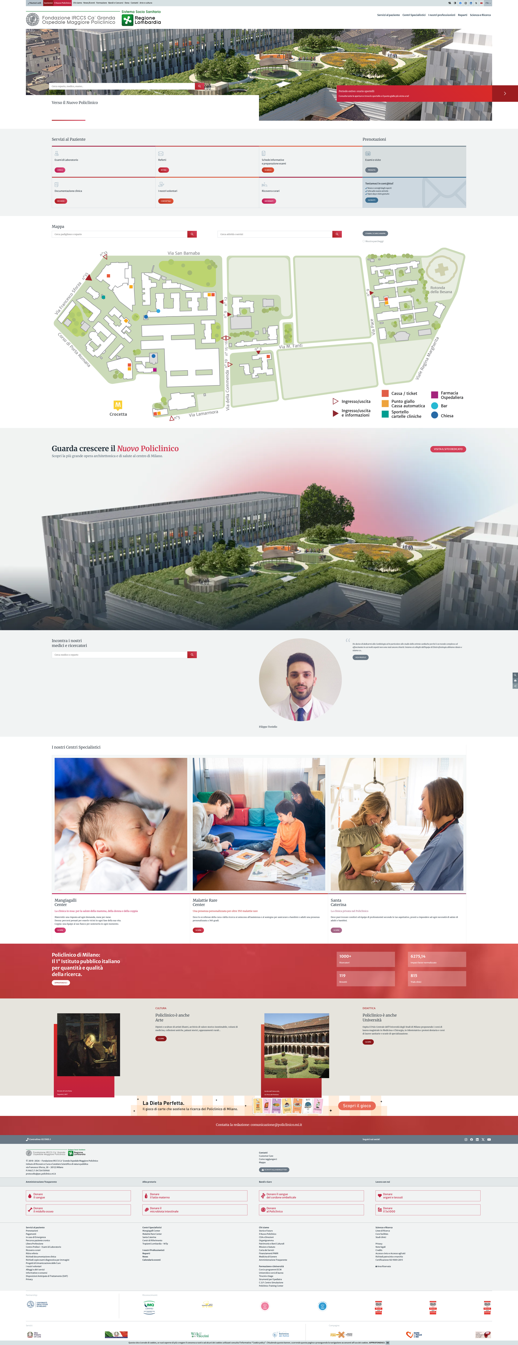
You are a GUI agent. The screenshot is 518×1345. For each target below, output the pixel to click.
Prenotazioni (32, 1230)
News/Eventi (89, 3)
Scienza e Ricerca (480, 15)
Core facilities (382, 1234)
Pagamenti (31, 1234)
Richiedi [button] (60, 201)
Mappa (262, 1162)
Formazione (101, 3)
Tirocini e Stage (266, 1276)
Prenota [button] (371, 170)
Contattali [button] (166, 201)
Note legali (381, 1247)
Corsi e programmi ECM (270, 1269)
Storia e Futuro (266, 1230)
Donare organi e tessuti (393, 1195)
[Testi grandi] (449, 3)
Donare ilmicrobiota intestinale (164, 1209)
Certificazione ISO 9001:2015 (389, 1260)
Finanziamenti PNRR (268, 1253)
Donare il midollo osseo (43, 1209)
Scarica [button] (268, 170)
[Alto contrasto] (455, 3)
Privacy (29, 1279)
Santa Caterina (149, 1237)
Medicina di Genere (268, 1256)
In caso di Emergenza (36, 1237)
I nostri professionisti (441, 15)
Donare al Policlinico (275, 1209)
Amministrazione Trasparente (273, 1260)
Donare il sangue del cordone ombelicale (281, 1195)
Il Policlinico (62, 3)
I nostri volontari (33, 1266)
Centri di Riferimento (152, 1240)
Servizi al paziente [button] (388, 15)
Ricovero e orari (33, 1250)
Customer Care (266, 1156)
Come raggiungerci (268, 1159)
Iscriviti (371, 200)
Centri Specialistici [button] (414, 15)
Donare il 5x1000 (389, 1209)
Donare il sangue (39, 1195)
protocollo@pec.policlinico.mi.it (41, 1173)
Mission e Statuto (267, 1247)
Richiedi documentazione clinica (41, 1256)
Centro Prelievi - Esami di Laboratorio (43, 1247)
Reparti (462, 15)
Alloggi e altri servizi (35, 1269)
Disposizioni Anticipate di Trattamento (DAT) (47, 1276)
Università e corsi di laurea (271, 1273)
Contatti (134, 3)
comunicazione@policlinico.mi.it (276, 1125)
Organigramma (266, 1240)
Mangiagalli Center (151, 1230)
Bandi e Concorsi (115, 3)
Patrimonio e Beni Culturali (271, 1243)
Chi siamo (77, 3)
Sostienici (48, 3)
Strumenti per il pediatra (270, 1279)
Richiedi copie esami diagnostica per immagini (47, 1260)
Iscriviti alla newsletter (275, 1170)
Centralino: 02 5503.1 (39, 1139)
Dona (127, 3)
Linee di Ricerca (383, 1230)
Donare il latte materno (160, 1195)
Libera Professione (34, 1243)
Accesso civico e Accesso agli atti (390, 1253)
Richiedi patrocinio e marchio (389, 1256)
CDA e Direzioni (266, 1237)
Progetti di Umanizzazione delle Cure (43, 1263)
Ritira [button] (163, 170)
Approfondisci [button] (60, 983)
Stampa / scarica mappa (375, 233)
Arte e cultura (146, 3)
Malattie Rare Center (152, 1234)
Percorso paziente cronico (38, 1240)
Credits (379, 1250)
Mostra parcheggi (374, 241)
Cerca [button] (60, 170)
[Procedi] (505, 93)
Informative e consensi (36, 1273)
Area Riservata (384, 1266)
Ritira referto (32, 1253)
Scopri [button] (161, 1039)
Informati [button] (269, 201)
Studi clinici (381, 1237)
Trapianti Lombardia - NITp (155, 1243)
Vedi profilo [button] (360, 657)
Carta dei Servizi (266, 1250)
